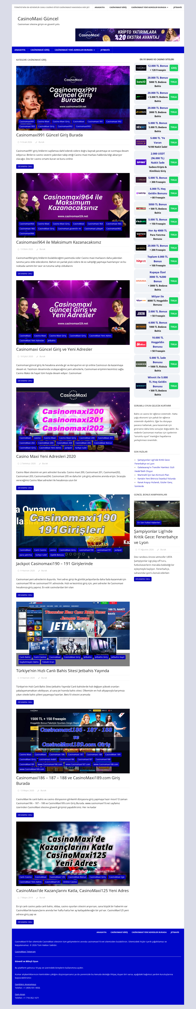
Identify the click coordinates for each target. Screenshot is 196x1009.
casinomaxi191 (104, 550)
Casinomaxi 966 (27, 228)
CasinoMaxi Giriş (118, 7)
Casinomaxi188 (103, 759)
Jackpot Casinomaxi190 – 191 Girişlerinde (54, 563)
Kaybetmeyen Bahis (29, 662)
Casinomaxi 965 (113, 223)
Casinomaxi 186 (57, 754)
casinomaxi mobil (47, 759)
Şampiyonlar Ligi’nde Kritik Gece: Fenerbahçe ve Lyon (156, 536)
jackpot (68, 447)
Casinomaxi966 (27, 233)
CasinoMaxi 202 (27, 443)
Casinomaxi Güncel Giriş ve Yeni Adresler (54, 349)
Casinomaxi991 (27, 121)
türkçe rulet (81, 447)
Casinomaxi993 (83, 126)
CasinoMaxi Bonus (103, 443)
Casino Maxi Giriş (61, 121)
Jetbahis (177, 7)
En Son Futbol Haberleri (148, 522)
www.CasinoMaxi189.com (32, 769)
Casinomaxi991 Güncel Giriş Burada (49, 135)
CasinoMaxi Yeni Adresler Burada (148, 7)
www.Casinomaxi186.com (50, 764)
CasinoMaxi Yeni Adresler (32, 340)
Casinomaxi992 (65, 126)
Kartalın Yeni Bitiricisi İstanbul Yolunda (156, 478)
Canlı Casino (40, 550)
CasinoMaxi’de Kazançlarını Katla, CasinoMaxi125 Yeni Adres (72, 890)
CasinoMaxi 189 (112, 754)
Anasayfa (100, 7)
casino (37, 438)
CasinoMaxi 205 (83, 443)
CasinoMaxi (78, 121)
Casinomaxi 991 (95, 121)
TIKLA (174, 81)
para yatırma (26, 554)
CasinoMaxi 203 (45, 443)
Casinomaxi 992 (113, 121)
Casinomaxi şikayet (94, 228)
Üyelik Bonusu (57, 554)
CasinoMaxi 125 (57, 877)
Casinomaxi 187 (75, 754)
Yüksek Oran (48, 662)
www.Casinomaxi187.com (78, 764)
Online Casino (70, 881)
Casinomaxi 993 (27, 126)
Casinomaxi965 (113, 228)
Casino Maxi (43, 121)
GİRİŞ (174, 67)
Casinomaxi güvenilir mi (69, 228)
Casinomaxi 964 (95, 223)
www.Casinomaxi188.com (106, 764)
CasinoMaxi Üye (116, 877)
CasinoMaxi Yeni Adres (100, 335)
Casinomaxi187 (85, 759)
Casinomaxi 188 (94, 754)
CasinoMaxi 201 (105, 438)
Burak (41, 142)
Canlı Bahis (25, 657)
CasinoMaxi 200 (87, 438)
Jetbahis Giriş (101, 657)
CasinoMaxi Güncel (38, 18)
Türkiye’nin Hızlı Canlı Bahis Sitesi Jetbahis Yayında (62, 670)
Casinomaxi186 (67, 759)
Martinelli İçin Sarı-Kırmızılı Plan (153, 474)
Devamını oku (25, 166)
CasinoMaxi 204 (64, 443)
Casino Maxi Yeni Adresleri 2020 (46, 456)
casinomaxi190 (86, 550)
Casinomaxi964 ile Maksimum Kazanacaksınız (58, 242)
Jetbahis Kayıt (117, 657)
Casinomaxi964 (27, 223)
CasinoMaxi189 (27, 764)
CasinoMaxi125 (52, 881)
